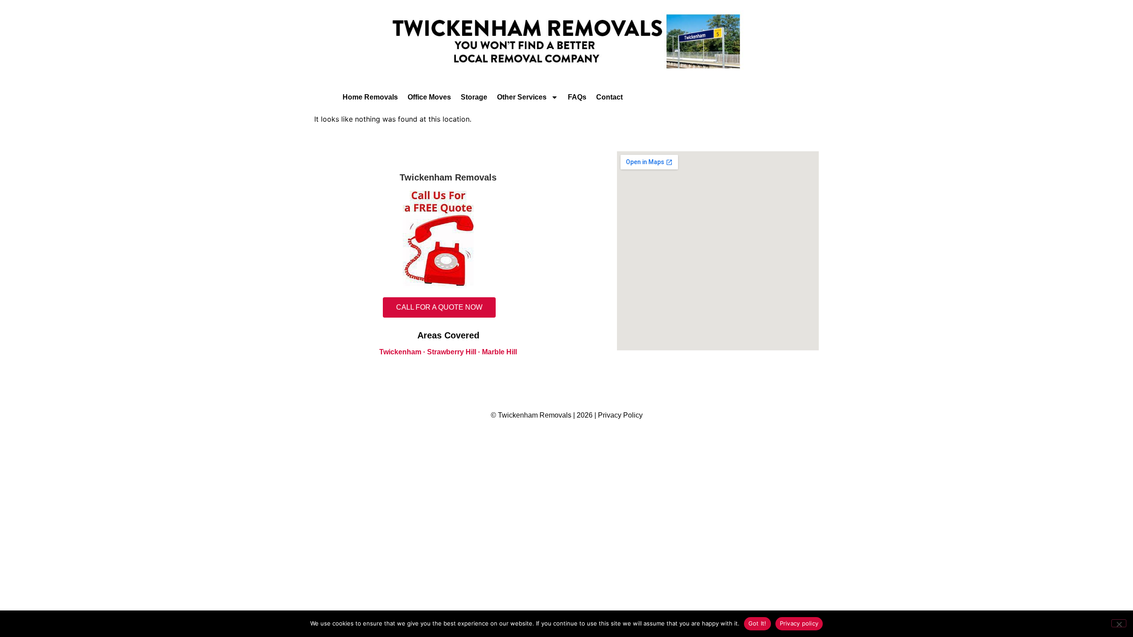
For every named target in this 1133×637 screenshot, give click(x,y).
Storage (474, 97)
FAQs (577, 97)
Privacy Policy (620, 415)
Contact (609, 97)
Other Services (522, 97)
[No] (1118, 623)
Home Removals (370, 97)
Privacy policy (799, 623)
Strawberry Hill (451, 352)
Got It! (757, 623)
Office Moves (429, 97)
